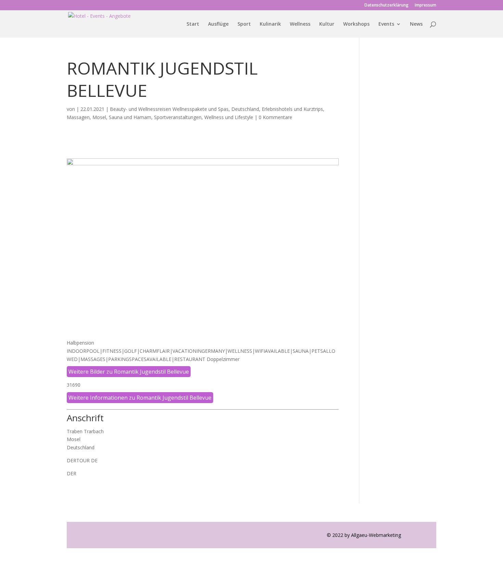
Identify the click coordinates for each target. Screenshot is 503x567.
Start (192, 24)
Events (386, 24)
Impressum (425, 5)
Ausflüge (218, 24)
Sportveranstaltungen (178, 117)
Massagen (78, 117)
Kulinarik (270, 24)
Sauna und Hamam (130, 117)
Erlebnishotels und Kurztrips (292, 109)
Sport (244, 24)
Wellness (300, 24)
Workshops (356, 24)
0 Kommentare (275, 117)
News (416, 24)
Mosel (99, 117)
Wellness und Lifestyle (228, 117)
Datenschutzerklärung (386, 5)
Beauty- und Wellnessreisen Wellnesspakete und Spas (169, 109)
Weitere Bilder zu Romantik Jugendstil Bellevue (128, 371)
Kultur (326, 24)
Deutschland (245, 109)
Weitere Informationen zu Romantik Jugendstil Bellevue (139, 397)
